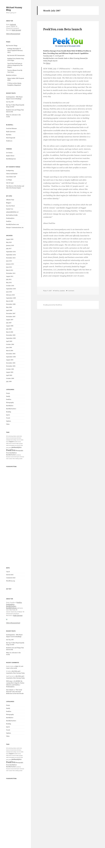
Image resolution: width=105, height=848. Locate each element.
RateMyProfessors (11, 608)
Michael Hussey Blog (14, 8)
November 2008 (10, 304)
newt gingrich (12, 445)
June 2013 (9, 261)
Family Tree (9, 209)
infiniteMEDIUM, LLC (12, 212)
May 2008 (9, 307)
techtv (7, 458)
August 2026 (9, 239)
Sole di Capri (10, 183)
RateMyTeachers (11, 409)
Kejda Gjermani (16, 30)
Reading (8, 412)
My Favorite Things (11, 45)
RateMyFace (9, 405)
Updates (8, 421)
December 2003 (10, 354)
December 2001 (10, 363)
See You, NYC (10, 102)
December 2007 (10, 313)
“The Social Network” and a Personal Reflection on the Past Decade (15, 691)
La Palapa (9, 180)
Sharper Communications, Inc (15, 227)
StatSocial (13, 24)
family (22, 439)
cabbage (14, 439)
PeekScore (9, 141)
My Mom (8, 135)
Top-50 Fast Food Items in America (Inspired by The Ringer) (14, 65)
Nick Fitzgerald (10, 138)
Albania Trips (10, 200)
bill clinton (19, 438)
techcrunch (22, 456)
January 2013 (10, 264)
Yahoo (48, 63)
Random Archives (11, 75)
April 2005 (9, 341)
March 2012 (9, 270)
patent (10, 447)
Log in (8, 571)
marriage (21, 443)
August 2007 (9, 319)
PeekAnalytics (10, 218)
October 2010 (10, 285)
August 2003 (9, 360)
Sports (8, 415)
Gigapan (11, 441)
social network (13, 456)
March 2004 (9, 350)
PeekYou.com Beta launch (62, 29)
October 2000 (10, 378)
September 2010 (11, 289)
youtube (20, 458)
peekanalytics (17, 447)
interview (14, 443)
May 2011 (9, 282)
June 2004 (9, 347)
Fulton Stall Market (11, 173)
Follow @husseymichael (13, 34)
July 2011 (9, 279)
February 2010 (10, 295)
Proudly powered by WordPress (52, 305)
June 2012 (9, 267)
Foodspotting (10, 170)
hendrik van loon (17, 441)
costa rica (18, 439)
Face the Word (10, 206)
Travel (8, 418)
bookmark (8, 439)
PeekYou (8, 221)
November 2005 (10, 335)
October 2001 (10, 369)
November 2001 (10, 366)
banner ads (8, 438)
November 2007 (10, 316)
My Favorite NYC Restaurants (16, 55)
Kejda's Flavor (10, 156)
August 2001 (9, 372)
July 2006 (9, 329)
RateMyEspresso (11, 159)
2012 (7, 436)
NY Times (21, 445)
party (7, 447)
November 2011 (10, 273)
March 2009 (9, 301)
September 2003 (11, 357)
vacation (10, 458)
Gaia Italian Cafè (11, 177)
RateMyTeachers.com (12, 224)
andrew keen (19, 436)
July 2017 (9, 248)
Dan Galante (9, 690)
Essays (8, 393)
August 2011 (9, 276)
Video (8, 424)
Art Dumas (9, 152)
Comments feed (10, 578)
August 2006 (9, 326)
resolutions (18, 454)
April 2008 (9, 310)
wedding (17, 458)
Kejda (17, 443)
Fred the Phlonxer (11, 128)
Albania (14, 436)
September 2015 (11, 251)
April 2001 (9, 375)
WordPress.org (10, 581)
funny (7, 441)
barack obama (14, 438)
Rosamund (8, 456)
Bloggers (8, 203)
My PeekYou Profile (12, 215)
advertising (10, 436)
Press (7, 453)
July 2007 (9, 323)
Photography (10, 402)
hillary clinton (9, 443)
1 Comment (70, 291)
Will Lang (9, 681)
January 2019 (10, 245)
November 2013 (10, 258)
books (11, 439)
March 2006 (9, 332)
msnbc (7, 445)
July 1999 (9, 381)
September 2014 (11, 255)
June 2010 (9, 292)
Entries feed (9, 575)
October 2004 (10, 344)
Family (8, 396)
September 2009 (11, 298)
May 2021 (9, 242)
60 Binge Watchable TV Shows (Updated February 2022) (15, 50)
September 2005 (11, 338)
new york (17, 445)
